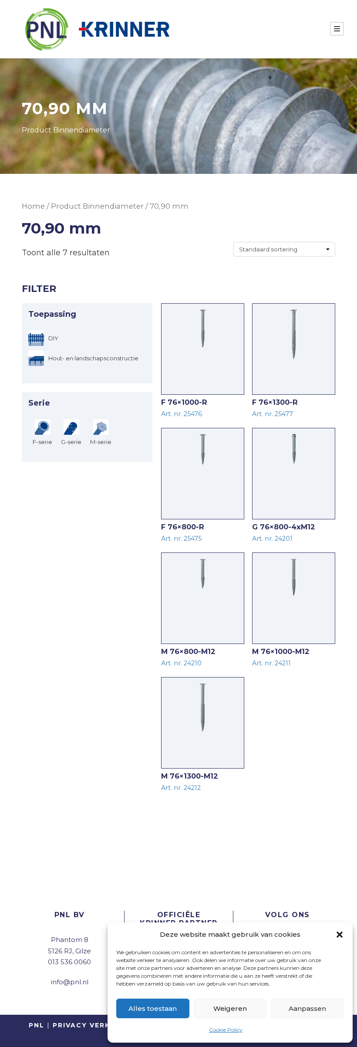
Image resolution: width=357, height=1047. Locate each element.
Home (33, 206)
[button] (339, 934)
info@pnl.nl (69, 982)
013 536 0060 (69, 962)
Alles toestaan (152, 1008)
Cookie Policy (225, 1030)
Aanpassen (307, 1008)
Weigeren (230, 1008)
